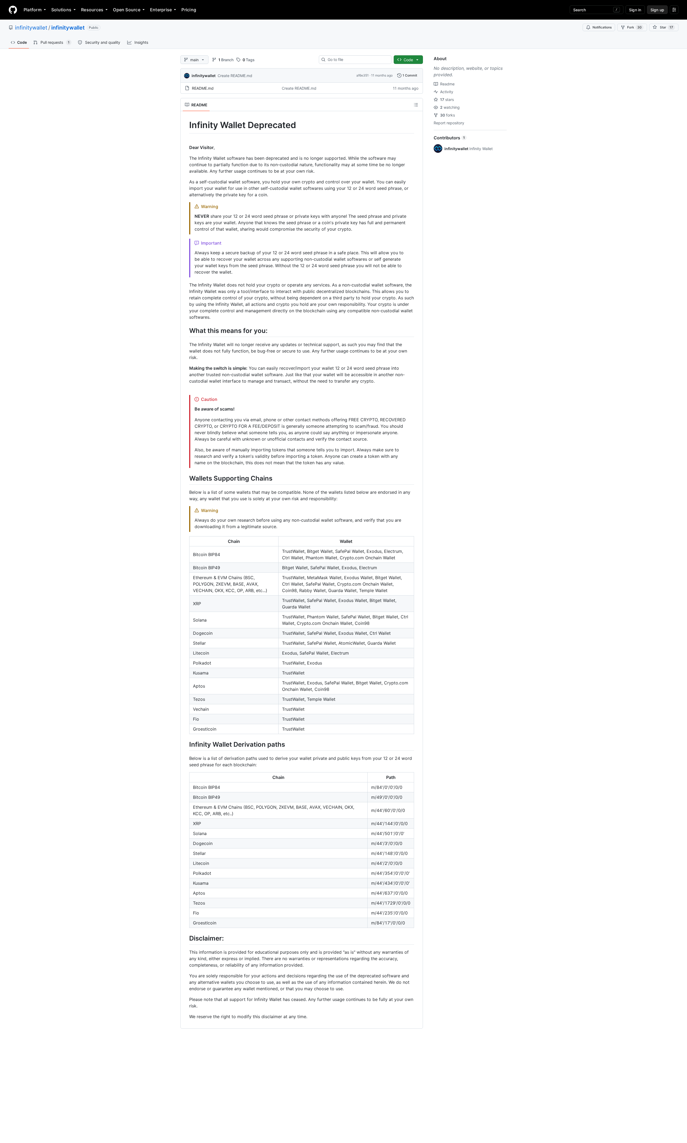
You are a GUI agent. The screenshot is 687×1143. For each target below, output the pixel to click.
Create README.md (235, 75)
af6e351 (362, 75)
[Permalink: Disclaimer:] (185, 938)
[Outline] (416, 104)
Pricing (188, 9)
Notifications (602, 27)
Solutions (61, 9)
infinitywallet (31, 27)
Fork (634, 27)
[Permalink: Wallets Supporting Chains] (185, 478)
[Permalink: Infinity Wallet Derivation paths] (185, 744)
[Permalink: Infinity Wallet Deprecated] (185, 125)
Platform (33, 9)
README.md (203, 88)
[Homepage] (13, 9)
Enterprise (161, 9)
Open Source (126, 9)
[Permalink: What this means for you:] (185, 330)
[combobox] (357, 60)
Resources (92, 9)
